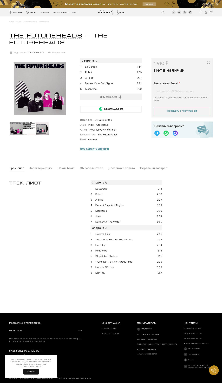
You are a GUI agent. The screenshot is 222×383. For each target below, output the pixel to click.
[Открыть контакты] (214, 370)
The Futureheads (45, 35)
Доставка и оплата (121, 168)
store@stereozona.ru (196, 343)
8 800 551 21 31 (192, 329)
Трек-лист (16, 168)
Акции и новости (147, 354)
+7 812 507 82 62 (193, 338)
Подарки (147, 329)
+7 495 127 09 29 (193, 333)
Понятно (31, 372)
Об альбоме (66, 168)
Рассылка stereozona (24, 323)
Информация (111, 323)
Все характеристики (94, 148)
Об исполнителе (91, 168)
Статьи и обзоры (146, 349)
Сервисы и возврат (153, 168)
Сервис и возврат (147, 339)
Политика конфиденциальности (74, 378)
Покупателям (147, 323)
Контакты (191, 323)
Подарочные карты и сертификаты (157, 344)
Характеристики (40, 168)
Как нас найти (110, 333)
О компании (109, 329)
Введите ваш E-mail (167, 83)
